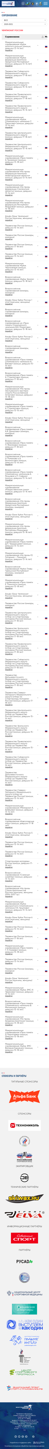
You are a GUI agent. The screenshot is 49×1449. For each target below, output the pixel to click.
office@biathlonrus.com (27, 1428)
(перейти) (9, 50)
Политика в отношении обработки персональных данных (24, 1446)
